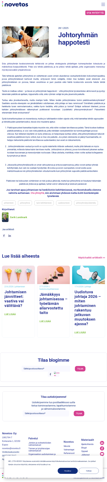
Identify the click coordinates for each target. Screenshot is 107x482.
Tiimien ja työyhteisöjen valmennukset (39, 449)
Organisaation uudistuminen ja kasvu (42, 455)
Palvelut (33, 438)
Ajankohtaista (87, 444)
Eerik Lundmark (18, 217)
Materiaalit (87, 439)
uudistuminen (64, 203)
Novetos (69, 441)
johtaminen (9, 203)
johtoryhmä (25, 203)
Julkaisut (85, 455)
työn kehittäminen (44, 203)
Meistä (67, 446)
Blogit (84, 447)
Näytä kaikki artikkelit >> (91, 257)
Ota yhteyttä (37, 193)
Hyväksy (67, 471)
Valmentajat (69, 449)
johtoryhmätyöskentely (86, 203)
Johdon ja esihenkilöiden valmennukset (39, 444)
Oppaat (84, 451)
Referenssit (69, 453)
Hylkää (88, 471)
